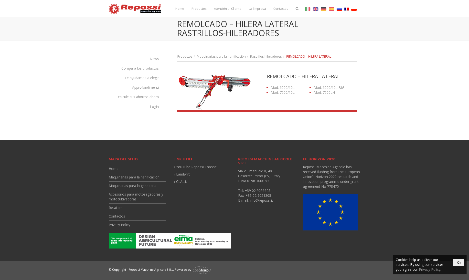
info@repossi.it (261, 200)
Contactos (280, 8)
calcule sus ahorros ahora (138, 96)
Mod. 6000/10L (283, 87)
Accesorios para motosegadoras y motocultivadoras (136, 196)
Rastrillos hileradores (266, 56)
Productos (199, 8)
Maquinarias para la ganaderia (132, 185)
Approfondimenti (145, 87)
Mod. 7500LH (324, 92)
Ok (459, 262)
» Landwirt (181, 174)
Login (154, 106)
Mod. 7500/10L (283, 92)
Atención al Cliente (227, 8)
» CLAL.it (180, 181)
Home (179, 8)
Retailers (115, 207)
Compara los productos (140, 68)
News (154, 58)
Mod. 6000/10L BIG (329, 87)
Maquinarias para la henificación (221, 56)
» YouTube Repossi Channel (195, 167)
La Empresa (257, 8)
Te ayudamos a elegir (142, 77)
